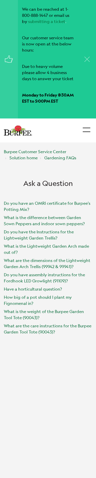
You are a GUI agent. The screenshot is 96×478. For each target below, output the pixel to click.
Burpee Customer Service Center (35, 151)
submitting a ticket (46, 21)
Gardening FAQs (60, 157)
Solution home (23, 157)
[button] (86, 128)
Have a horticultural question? (33, 289)
